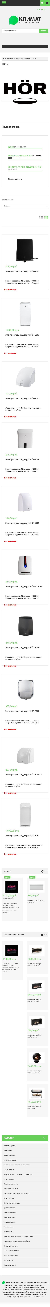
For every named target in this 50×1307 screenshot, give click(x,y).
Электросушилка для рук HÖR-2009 (22, 523)
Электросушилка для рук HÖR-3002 (22, 711)
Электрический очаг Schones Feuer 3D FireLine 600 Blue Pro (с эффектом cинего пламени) (10, 907)
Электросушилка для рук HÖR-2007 (22, 271)
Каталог (10, 58)
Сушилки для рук (23, 58)
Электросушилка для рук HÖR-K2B (21, 836)
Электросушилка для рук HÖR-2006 (22, 459)
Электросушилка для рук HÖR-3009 (22, 647)
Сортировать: (7, 200)
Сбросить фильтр (15, 179)
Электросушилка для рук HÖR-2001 (22, 398)
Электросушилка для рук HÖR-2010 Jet (24, 586)
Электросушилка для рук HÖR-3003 (22, 335)
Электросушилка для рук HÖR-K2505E (23, 775)
